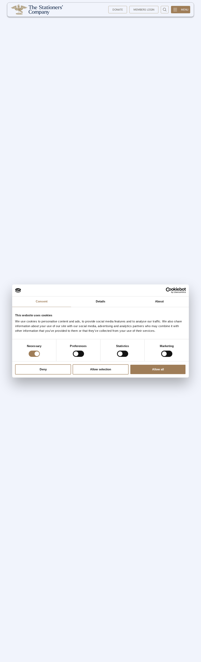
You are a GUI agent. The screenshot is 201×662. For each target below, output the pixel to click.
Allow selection (100, 369)
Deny (43, 369)
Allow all (158, 369)
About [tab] (159, 301)
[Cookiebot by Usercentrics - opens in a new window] (169, 290)
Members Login (143, 9)
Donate (117, 9)
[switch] (78, 354)
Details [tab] (100, 301)
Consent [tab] (42, 301)
